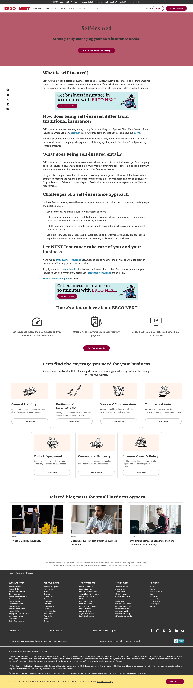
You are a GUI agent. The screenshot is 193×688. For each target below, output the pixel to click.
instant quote (69, 269)
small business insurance (68, 260)
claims (137, 133)
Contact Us (14, 631)
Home (11, 573)
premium (75, 133)
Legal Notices (94, 661)
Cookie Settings (105, 681)
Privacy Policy (118, 641)
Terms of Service (106, 641)
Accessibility (137, 641)
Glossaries (18, 573)
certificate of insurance (99, 272)
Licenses (128, 641)
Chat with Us (56, 631)
